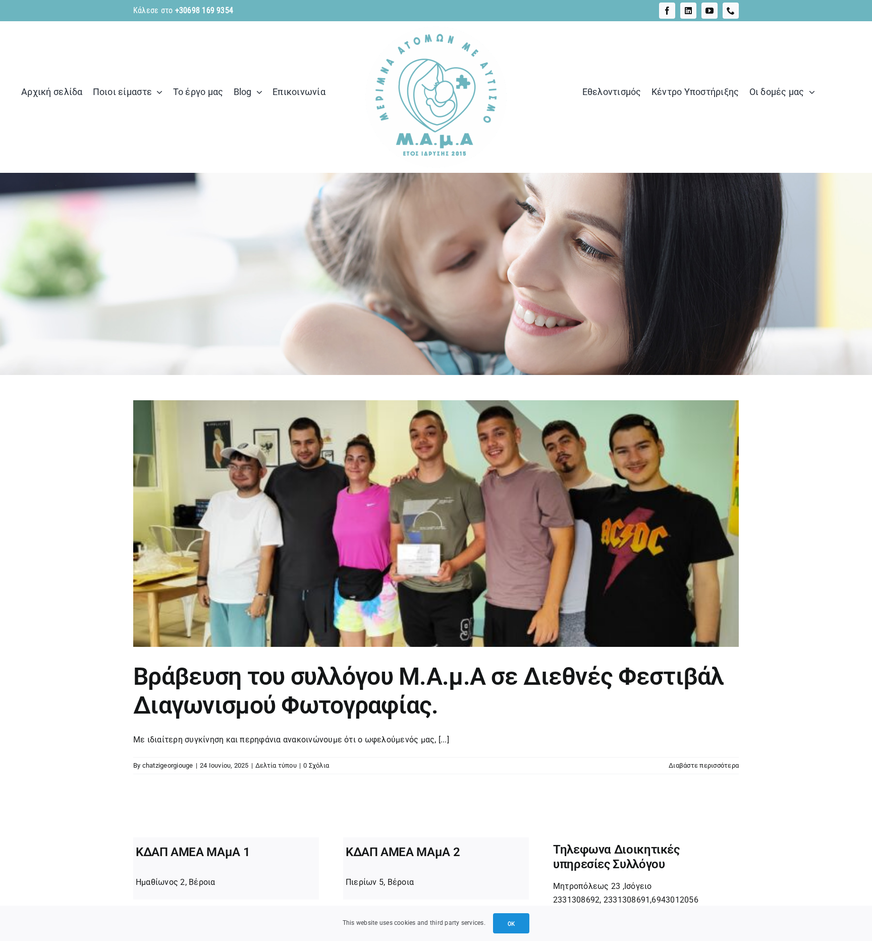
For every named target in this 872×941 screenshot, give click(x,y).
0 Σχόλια (316, 765)
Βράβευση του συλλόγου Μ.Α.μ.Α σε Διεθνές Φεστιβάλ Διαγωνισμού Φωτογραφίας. (428, 691)
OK (511, 923)
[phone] (731, 11)
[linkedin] (688, 11)
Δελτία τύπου (276, 765)
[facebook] (667, 11)
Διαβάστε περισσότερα (704, 765)
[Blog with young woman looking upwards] (436, 25)
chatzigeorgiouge (167, 765)
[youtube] (709, 11)
